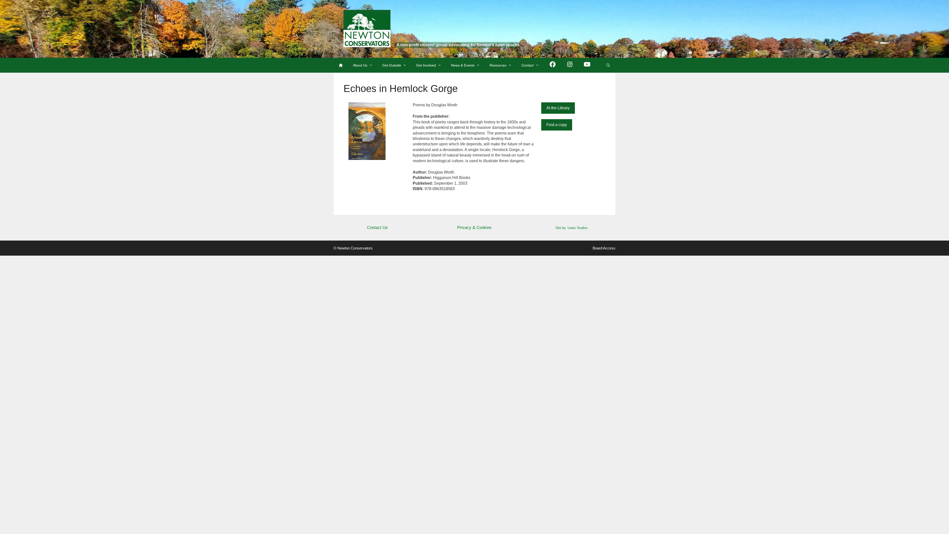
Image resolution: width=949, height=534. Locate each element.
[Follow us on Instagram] (570, 65)
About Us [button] (360, 65)
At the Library (558, 108)
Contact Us (377, 227)
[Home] (341, 65)
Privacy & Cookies (474, 227)
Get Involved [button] (426, 65)
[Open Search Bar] (608, 65)
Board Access (604, 248)
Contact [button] (527, 65)
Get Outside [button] (391, 65)
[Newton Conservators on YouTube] (587, 65)
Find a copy (556, 125)
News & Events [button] (462, 65)
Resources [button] (498, 65)
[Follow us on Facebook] (552, 65)
